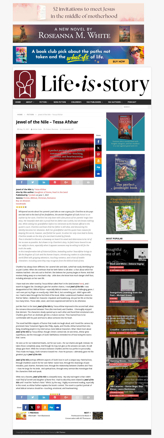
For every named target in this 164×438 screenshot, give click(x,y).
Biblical (34, 198)
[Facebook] (98, 141)
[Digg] (98, 167)
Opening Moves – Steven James (126, 360)
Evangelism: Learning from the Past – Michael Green (126, 294)
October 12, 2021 (118, 396)
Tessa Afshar (40, 189)
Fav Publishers (94, 102)
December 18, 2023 (118, 302)
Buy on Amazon (23, 201)
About (29, 102)
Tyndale (31, 195)
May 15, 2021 (24, 129)
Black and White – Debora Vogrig (127, 263)
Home (18, 102)
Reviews (55, 129)
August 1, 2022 (124, 333)
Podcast (132, 102)
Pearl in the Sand (60, 192)
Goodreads (21, 203)
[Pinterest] (98, 154)
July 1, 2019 (123, 364)
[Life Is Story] (82, 98)
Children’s (76, 102)
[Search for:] (135, 107)
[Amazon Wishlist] (98, 161)
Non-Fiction (60, 102)
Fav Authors (114, 102)
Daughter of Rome (43, 192)
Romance (51, 198)
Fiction (43, 102)
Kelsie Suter (37, 129)
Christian (42, 198)
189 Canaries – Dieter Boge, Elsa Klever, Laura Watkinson (126, 387)
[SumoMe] (98, 173)
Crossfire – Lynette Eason (123, 329)
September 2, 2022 (118, 270)
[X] (98, 148)
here (81, 283)
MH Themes (61, 432)
